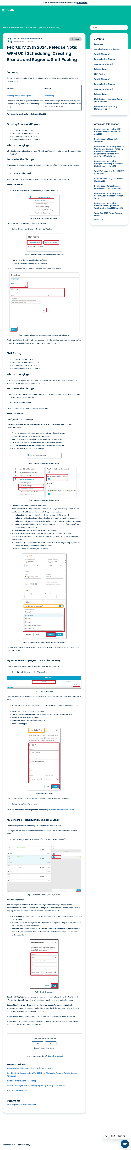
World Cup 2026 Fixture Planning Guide (108, 214)
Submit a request (55, 1056)
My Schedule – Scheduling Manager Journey (105, 107)
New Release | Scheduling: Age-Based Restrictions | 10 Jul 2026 (108, 187)
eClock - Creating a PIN (17, 1090)
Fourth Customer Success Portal (28, 38)
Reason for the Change (104, 59)
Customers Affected (103, 64)
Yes (37, 1043)
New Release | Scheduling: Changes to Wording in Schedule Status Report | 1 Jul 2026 (108, 163)
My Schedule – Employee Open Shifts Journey (108, 100)
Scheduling (55, 27)
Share (77, 39)
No (51, 1043)
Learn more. (82, 2)
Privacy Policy (24, 1144)
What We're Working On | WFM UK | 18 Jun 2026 (108, 179)
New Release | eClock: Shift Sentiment (106, 140)
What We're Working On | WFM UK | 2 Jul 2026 (108, 172)
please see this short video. (62, 809)
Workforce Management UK (36, 27)
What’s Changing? (102, 54)
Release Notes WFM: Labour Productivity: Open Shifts (30, 1068)
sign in (16, 1104)
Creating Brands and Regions (106, 49)
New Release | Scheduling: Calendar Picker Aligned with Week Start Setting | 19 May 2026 (108, 205)
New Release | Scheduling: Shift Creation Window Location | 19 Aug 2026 (107, 131)
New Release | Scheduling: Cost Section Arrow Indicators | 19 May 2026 (108, 196)
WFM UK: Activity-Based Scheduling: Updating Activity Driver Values (36, 1085)
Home (5, 27)
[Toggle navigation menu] (126, 10)
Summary (98, 44)
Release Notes (17, 27)
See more (98, 219)
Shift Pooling (99, 74)
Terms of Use (9, 1144)
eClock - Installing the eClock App (21, 1081)
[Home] (8, 10)
